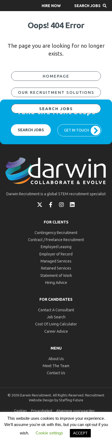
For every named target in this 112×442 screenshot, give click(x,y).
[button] (51, 5)
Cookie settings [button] (49, 433)
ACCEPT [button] (80, 433)
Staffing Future (71, 400)
